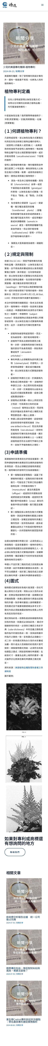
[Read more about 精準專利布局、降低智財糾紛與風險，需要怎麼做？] (24, 946)
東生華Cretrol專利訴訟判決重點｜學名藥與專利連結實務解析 (23, 1020)
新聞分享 (20, 71)
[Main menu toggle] (42, 5)
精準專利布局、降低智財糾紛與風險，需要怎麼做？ (23, 969)
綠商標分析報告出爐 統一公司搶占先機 (23, 918)
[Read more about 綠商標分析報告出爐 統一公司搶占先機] (24, 895)
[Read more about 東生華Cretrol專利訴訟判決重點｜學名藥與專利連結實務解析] (24, 998)
